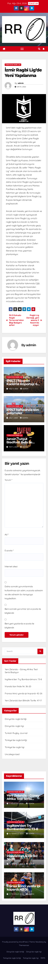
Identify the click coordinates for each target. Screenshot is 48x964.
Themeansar (24, 945)
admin (21, 83)
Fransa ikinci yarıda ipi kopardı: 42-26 (23, 693)
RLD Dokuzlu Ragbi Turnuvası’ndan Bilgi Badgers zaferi (16, 320)
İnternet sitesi (11, 566)
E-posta (9, 550)
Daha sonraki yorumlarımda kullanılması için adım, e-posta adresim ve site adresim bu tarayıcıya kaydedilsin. (24, 592)
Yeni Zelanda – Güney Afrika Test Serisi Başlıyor (23, 799)
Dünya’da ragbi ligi (33, 952)
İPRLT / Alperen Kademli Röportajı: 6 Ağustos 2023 (21, 384)
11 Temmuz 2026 (16, 834)
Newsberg (39, 942)
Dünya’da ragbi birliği (15, 952)
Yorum (8, 480)
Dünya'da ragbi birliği (15, 719)
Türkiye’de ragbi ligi (31, 958)
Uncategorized (12, 754)
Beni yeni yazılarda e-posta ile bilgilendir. (19, 625)
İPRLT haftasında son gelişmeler (22, 411)
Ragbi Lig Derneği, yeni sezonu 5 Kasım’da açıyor (32, 320)
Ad (7, 534)
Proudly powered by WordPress (15, 942)
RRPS (43, 958)
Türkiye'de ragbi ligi (12, 64)
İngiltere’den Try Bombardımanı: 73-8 (23, 679)
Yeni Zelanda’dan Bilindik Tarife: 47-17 (23, 700)
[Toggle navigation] (22, 49)
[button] (39, 49)
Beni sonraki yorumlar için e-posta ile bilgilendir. (23, 611)
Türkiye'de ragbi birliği (16, 740)
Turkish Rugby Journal (16, 733)
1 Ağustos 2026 (16, 803)
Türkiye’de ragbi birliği (12, 958)
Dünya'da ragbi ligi (14, 726)
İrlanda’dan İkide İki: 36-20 (18, 686)
